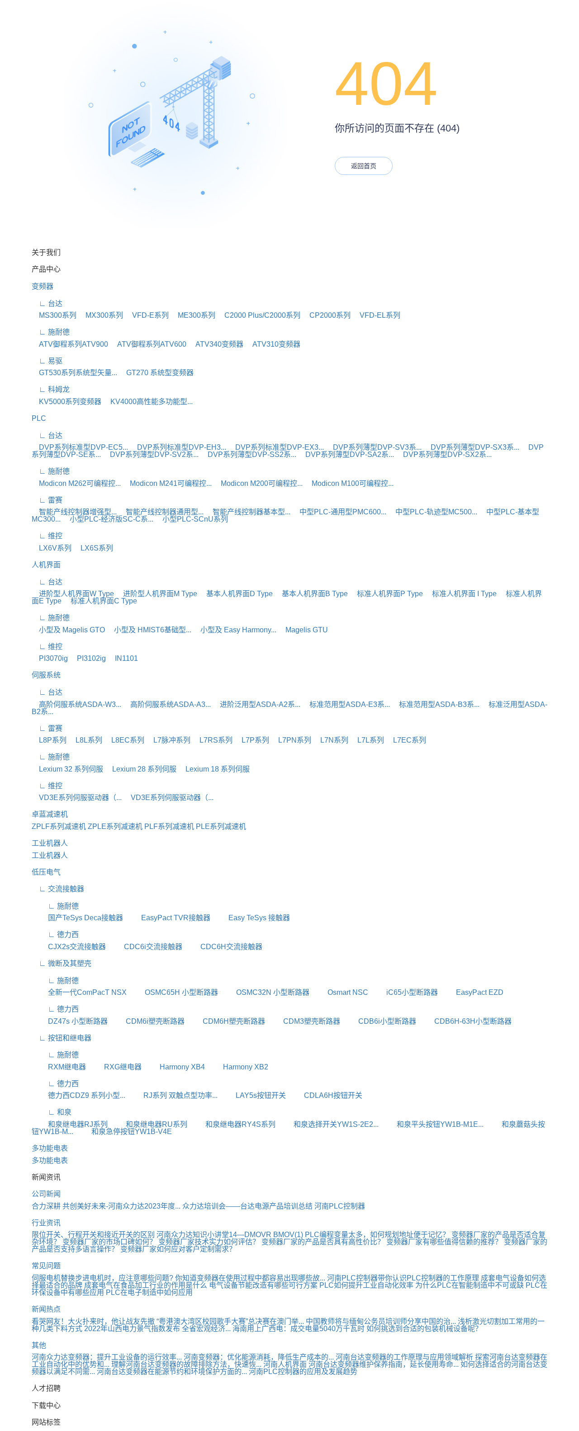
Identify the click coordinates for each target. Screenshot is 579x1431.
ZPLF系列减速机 (59, 826)
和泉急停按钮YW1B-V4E (123, 1131)
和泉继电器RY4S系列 (232, 1124)
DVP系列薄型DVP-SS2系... (248, 454)
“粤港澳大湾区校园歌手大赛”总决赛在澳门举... (230, 1321)
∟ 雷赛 (47, 500)
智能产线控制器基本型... (247, 512)
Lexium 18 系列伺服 (214, 769)
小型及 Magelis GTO (68, 630)
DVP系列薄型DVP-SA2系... (346, 454)
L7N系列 (330, 740)
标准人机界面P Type (386, 594)
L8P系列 (49, 740)
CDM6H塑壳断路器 (225, 1021)
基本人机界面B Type (311, 594)
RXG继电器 (115, 1067)
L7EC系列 (406, 740)
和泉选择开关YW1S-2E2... (328, 1124)
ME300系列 (193, 315)
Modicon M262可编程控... (76, 483)
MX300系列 (100, 315)
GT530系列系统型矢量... (74, 373)
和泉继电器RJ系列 (70, 1124)
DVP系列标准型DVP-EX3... (276, 447)
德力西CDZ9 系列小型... (78, 1095)
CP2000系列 (326, 315)
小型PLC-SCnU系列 (191, 519)
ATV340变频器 (215, 344)
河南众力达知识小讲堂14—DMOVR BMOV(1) (230, 1234)
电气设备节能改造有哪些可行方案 (263, 1285)
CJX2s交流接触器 (69, 947)
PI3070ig (50, 658)
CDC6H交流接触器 (223, 947)
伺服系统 (46, 675)
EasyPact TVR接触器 (167, 918)
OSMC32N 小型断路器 (264, 992)
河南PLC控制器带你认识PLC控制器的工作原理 (403, 1278)
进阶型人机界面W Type (73, 594)
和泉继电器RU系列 (148, 1124)
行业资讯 (46, 1223)
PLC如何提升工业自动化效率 (366, 1285)
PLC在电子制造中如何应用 (149, 1292)
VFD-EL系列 (376, 315)
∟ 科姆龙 (51, 389)
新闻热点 (46, 1309)
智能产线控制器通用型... (161, 512)
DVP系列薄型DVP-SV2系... (151, 454)
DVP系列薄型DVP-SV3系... (374, 447)
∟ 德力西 (55, 934)
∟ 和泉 (51, 1112)
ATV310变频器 (272, 344)
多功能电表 (50, 1148)
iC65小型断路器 (404, 992)
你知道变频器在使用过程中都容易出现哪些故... (250, 1278)
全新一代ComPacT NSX (79, 992)
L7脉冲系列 (168, 740)
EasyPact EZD (471, 992)
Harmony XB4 (174, 1067)
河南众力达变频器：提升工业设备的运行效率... (107, 1357)
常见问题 (46, 1266)
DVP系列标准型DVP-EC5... (80, 447)
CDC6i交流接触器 (145, 947)
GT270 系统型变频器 (156, 373)
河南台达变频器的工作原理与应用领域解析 (404, 1357)
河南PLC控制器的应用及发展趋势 (303, 1371)
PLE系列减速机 (221, 826)
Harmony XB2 (237, 1067)
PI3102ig (88, 658)
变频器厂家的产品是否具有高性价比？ (323, 1242)
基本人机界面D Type (236, 594)
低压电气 (46, 872)
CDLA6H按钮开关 (325, 1095)
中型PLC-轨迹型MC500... (432, 512)
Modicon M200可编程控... (258, 483)
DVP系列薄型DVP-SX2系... (444, 454)
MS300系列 (54, 315)
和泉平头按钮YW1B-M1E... (432, 1124)
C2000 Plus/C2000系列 (258, 315)
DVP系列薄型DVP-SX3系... (471, 447)
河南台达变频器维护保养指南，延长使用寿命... (383, 1364)
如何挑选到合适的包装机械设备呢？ (424, 1328)
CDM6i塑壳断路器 (147, 1021)
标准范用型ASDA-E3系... (346, 704)
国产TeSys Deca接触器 (77, 918)
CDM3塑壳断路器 (303, 1021)
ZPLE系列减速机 (115, 826)
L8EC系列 (124, 740)
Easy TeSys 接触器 (251, 918)
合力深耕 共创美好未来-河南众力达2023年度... (106, 1206)
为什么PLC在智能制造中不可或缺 (469, 1285)
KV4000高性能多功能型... (148, 401)
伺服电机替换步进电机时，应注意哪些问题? (102, 1278)
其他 (39, 1345)
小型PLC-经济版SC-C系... (107, 519)
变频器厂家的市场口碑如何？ (110, 1242)
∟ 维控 (47, 536)
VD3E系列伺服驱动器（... (77, 797)
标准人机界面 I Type (461, 594)
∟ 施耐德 (51, 332)
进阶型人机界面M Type (156, 594)
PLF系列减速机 (169, 826)
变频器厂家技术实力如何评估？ (209, 1242)
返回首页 (363, 165)
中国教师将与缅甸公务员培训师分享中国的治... (381, 1321)
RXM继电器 (59, 1067)
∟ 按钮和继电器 (61, 1038)
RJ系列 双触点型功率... (172, 1095)
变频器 (42, 286)
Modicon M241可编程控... (167, 483)
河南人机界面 (285, 1364)
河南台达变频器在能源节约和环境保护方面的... (172, 1371)
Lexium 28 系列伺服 (140, 769)
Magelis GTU (303, 630)
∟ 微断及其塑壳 (61, 963)
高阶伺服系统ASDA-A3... (167, 704)
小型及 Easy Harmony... (234, 630)
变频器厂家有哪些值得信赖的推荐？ (445, 1242)
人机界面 (46, 565)
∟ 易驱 (47, 361)
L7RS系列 (212, 740)
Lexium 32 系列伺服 (67, 769)
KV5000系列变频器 (66, 401)
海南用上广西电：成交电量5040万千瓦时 (299, 1328)
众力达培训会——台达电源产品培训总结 (247, 1206)
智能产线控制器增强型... (74, 512)
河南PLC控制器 (339, 1206)
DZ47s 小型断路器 (70, 1021)
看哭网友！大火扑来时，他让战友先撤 (93, 1321)
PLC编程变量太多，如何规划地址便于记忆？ (377, 1234)
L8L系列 (85, 740)
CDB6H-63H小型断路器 (465, 1021)
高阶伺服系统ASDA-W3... (76, 704)
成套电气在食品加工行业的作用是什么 (145, 1285)
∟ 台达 (47, 303)
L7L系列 (367, 740)
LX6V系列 (51, 548)
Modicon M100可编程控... (349, 483)
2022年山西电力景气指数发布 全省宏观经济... (157, 1328)
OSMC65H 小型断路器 (173, 992)
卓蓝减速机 (50, 814)
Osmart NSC (339, 992)
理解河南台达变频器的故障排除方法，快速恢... (186, 1364)
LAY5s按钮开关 (252, 1095)
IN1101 (123, 658)
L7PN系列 (291, 740)
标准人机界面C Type (100, 601)
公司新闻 (46, 1194)
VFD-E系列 (147, 315)
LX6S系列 (93, 548)
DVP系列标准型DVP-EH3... (178, 447)
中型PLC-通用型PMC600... (339, 512)
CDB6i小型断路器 (379, 1021)
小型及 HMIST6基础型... (149, 630)
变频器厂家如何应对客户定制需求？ (178, 1249)
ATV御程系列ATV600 (148, 344)
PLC (39, 418)
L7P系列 (251, 740)
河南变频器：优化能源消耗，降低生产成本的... (259, 1357)
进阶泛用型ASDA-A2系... (256, 704)
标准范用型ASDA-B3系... (435, 704)
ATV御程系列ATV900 (70, 344)
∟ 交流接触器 (58, 889)
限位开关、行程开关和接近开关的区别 (93, 1234)
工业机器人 (50, 843)
